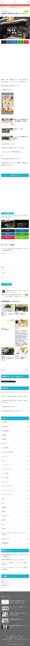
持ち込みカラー (6, 515)
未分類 (3, 520)
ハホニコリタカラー (7, 494)
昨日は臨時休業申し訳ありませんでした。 (13, 411)
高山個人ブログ (6, 539)
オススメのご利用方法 (7, 452)
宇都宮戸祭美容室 (6, 217)
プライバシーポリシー (18, 641)
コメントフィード (5, 583)
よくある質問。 (6, 447)
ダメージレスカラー (7, 486)
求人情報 (21, 637)
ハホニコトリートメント (8, 490)
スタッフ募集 (5, 477)
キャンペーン (5, 456)
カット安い (5, 215)
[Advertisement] (15, 60)
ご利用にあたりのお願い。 (8, 639)
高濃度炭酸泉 (5, 543)
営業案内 (4, 507)
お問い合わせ (24, 639)
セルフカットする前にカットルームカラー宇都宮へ (14, 562)
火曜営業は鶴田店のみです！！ (10, 406)
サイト (2, 278)
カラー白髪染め (19, 215)
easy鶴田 (4, 439)
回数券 (3, 511)
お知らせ (4, 443)
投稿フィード (4, 581)
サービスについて (6, 469)
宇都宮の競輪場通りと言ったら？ (10, 554)
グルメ (3, 460)
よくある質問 (17, 639)
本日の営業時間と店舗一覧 (12, 637)
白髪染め (11, 213)
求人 (3, 524)
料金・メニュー (21, 636)
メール (3, 272)
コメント (4, 253)
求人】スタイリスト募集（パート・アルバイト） (14, 392)
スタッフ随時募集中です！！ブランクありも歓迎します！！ (15, 5)
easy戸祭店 (4, 426)
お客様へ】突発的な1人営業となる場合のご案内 (14, 396)
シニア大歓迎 (5, 473)
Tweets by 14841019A (7, 380)
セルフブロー (5, 481)
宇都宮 (26, 215)
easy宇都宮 (5, 213)
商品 (3, 503)
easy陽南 (4, 435)
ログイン (3, 579)
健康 (3, 498)
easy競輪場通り (6, 430)
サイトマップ (9, 641)
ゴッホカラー (5, 464)
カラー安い (12, 215)
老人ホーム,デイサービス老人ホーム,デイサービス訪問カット (14, 533)
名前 (3, 267)
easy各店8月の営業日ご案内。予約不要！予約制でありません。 (14, 401)
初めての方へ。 (13, 636)
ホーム (7, 636)
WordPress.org (5, 585)
